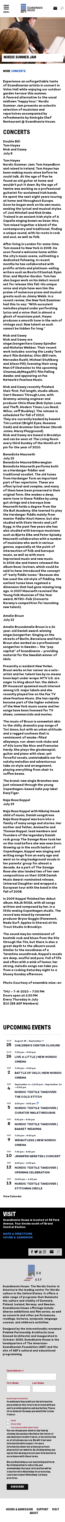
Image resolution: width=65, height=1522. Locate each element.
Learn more (13, 1475)
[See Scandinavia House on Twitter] (36, 1252)
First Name (13, 1383)
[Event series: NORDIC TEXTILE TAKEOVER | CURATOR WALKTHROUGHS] (37, 1103)
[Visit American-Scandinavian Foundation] (32, 1279)
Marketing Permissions (17, 1399)
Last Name (38, 1383)
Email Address (15, 1371)
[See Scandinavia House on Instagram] (44, 1252)
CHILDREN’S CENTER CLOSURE (37, 1045)
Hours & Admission (17, 1237)
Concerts (18, 71)
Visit (55, 1509)
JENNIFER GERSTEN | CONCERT (38, 1156)
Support (42, 1509)
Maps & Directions (17, 1233)
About (34, 1513)
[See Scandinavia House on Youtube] (40, 1252)
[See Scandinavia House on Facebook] (32, 1252)
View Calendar (12, 1196)
